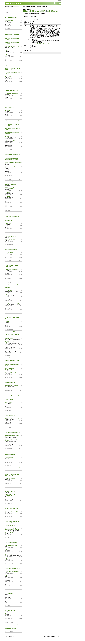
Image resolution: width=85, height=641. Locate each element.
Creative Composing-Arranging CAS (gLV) (11, 93)
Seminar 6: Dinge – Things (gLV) (10, 478)
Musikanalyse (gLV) (8, 357)
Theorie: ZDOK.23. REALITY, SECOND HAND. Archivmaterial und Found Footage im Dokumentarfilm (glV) (12, 554)
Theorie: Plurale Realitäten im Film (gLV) (11, 545)
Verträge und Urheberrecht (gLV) (10, 610)
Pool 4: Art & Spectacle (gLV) (9, 402)
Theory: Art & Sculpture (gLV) (9, 596)
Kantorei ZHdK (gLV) (8, 223)
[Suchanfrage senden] (19, 12)
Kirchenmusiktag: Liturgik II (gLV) (10, 239)
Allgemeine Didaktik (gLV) (9, 20)
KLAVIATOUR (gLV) (8, 255)
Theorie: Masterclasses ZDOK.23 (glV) (11, 542)
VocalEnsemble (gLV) (8, 613)
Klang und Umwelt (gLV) (9, 252)
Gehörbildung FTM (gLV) (9, 181)
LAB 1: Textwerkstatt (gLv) (9, 290)
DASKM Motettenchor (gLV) (9, 107)
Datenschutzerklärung (47, 636)
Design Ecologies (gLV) (8, 110)
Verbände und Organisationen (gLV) (10, 607)
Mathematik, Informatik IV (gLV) (10, 331)
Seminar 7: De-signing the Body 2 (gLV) (11, 481)
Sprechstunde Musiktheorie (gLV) (10, 491)
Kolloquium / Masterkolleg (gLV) (10, 262)
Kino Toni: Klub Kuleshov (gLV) (10, 226)
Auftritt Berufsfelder (50, 10)
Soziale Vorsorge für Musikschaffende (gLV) (12, 488)
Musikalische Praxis (43, 10)
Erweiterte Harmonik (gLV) (9, 151)
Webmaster (59, 636)
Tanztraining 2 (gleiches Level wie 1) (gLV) (11, 511)
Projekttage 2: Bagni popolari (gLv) (10, 443)
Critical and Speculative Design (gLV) (11, 96)
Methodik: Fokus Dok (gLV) (9, 338)
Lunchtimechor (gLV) (8, 324)
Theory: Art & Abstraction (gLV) (10, 590)
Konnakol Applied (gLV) (9, 272)
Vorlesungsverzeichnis (13, 3)
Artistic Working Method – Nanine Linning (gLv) (12, 46)
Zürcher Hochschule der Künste (9, 636)
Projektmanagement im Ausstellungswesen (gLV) (12, 432)
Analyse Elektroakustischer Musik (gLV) (11, 23)
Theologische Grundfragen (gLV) (10, 525)
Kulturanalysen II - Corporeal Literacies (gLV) (12, 284)
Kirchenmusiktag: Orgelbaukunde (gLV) (11, 246)
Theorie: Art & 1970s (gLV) (9, 532)
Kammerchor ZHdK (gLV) (9, 220)
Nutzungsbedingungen (54, 636)
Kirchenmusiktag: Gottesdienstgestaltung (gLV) (12, 233)
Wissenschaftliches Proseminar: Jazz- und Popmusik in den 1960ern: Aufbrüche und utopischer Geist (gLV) (11, 629)
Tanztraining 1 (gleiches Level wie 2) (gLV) (11, 508)
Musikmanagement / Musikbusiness (52, 11)
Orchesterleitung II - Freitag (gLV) (10, 382)
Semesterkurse (37, 10)
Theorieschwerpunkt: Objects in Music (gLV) (12, 571)
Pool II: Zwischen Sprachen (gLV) (10, 421)
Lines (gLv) (7, 321)
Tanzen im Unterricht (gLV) (9, 505)
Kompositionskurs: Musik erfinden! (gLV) (11, 269)
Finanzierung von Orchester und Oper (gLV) (12, 170)
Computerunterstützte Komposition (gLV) (11, 90)
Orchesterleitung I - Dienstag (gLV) (10, 372)
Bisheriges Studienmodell (27, 10)
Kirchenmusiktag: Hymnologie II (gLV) (11, 236)
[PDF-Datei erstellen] (50, 6)
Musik (33, 10)
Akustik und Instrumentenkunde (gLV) (11, 17)
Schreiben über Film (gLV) (9, 457)
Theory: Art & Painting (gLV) (9, 593)
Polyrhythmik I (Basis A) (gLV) (9, 388)
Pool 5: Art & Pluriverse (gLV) (9, 405)
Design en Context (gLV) (9, 113)
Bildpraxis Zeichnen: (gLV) (9, 65)
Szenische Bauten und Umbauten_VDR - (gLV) (12, 498)
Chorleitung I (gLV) (8, 79)
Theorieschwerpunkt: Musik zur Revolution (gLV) (12, 568)
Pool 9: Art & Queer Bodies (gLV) (10, 415)
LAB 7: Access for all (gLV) (9, 314)
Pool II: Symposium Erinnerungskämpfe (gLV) (12, 418)
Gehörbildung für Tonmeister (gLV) (10, 184)
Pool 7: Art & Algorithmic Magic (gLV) (11, 412)
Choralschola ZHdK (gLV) (9, 76)
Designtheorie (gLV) (8, 136)
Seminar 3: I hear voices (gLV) (9, 471)
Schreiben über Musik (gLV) (9, 460)
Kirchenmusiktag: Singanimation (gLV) (11, 249)
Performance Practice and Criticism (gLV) (11, 385)
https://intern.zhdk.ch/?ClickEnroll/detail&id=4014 (40, 43)
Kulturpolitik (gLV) (8, 287)
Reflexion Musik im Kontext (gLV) (10, 454)
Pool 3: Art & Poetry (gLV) (9, 399)
